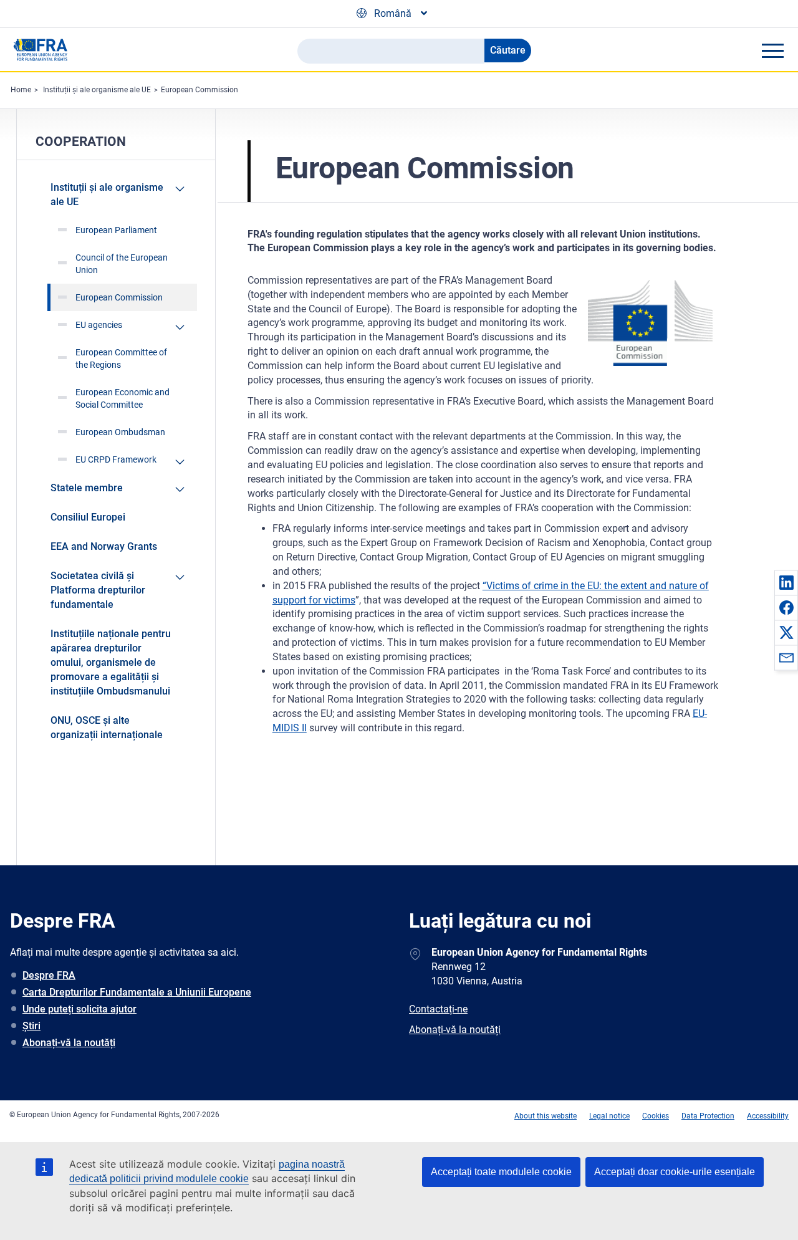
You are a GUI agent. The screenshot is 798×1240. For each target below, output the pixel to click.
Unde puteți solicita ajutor (79, 1009)
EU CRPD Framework (115, 459)
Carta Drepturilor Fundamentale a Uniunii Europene (136, 992)
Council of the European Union (121, 263)
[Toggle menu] (772, 50)
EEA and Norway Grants (103, 546)
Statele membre (86, 488)
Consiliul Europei (87, 517)
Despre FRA (48, 975)
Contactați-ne (438, 1009)
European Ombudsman (120, 432)
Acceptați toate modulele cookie (501, 1171)
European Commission (199, 89)
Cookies (655, 1116)
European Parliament (116, 230)
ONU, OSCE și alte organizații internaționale (106, 727)
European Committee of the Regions (121, 358)
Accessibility (768, 1116)
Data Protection (707, 1116)
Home (21, 89)
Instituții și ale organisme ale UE (97, 89)
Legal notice (609, 1116)
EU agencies (98, 325)
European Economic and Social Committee (122, 398)
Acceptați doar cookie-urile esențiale (674, 1171)
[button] (786, 582)
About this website (545, 1116)
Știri (31, 1026)
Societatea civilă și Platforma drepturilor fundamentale (97, 590)
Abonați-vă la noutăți (68, 1043)
